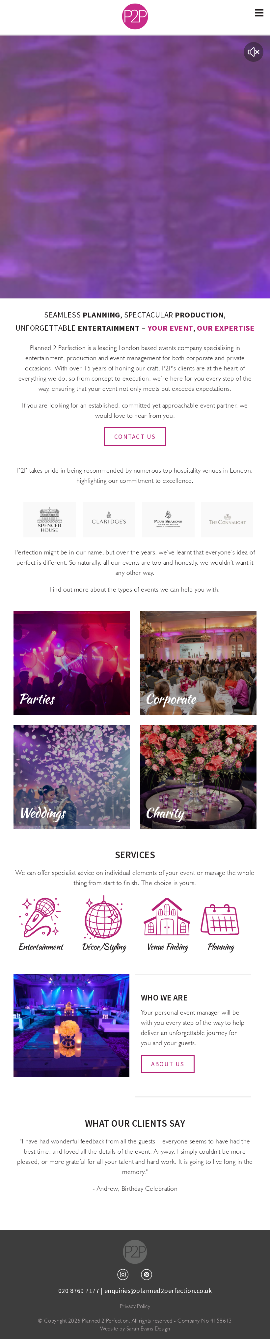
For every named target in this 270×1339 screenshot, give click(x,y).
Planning (220, 946)
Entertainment (40, 946)
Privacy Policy (135, 1306)
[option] (49, 519)
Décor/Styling (103, 946)
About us (168, 1064)
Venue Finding (167, 946)
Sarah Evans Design (148, 1328)
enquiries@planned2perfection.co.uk (158, 1290)
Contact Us (135, 436)
